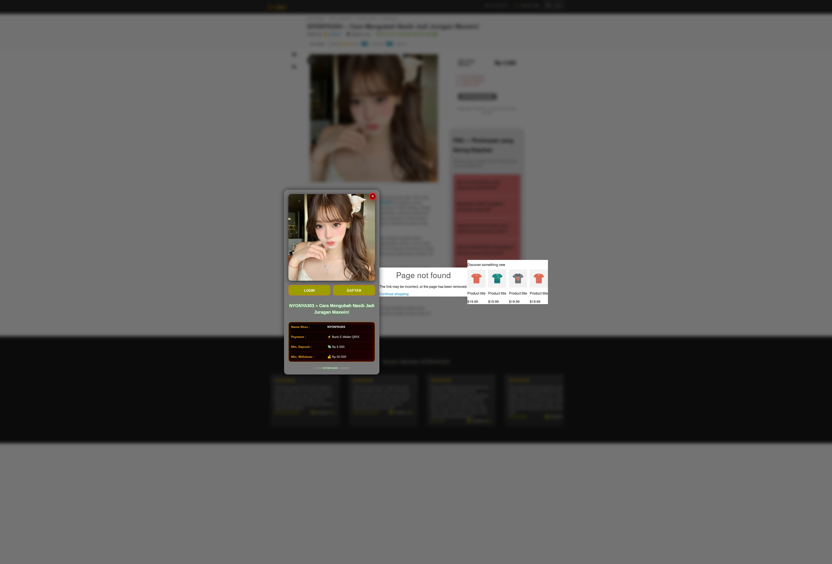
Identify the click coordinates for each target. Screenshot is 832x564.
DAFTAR (354, 290)
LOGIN (309, 290)
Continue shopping (394, 293)
